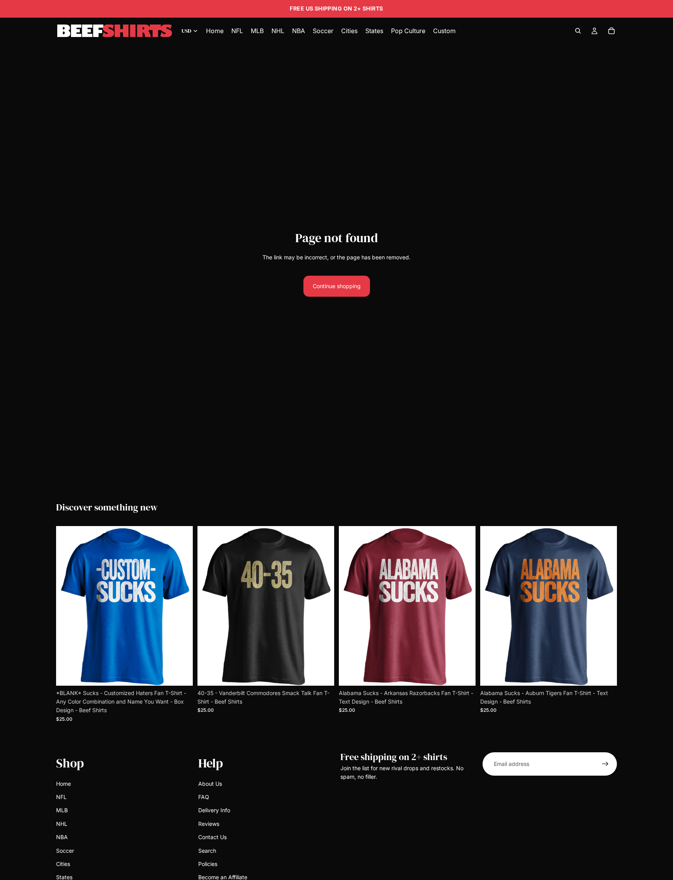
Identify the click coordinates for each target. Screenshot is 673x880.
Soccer (65, 850)
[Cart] (611, 30)
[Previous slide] (67, 605)
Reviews (208, 823)
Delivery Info (214, 810)
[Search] (578, 30)
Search (207, 850)
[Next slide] (181, 605)
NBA (62, 837)
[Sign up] (605, 764)
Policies (207, 864)
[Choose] (181, 674)
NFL (61, 797)
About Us (210, 783)
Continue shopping (337, 286)
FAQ (203, 797)
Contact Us (212, 837)
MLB (62, 810)
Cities (63, 864)
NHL (61, 823)
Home (63, 783)
